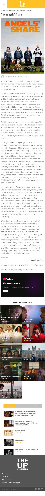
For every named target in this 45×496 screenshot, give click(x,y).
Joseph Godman (10, 76)
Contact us (5, 474)
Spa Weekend (20, 431)
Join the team (6, 477)
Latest (23, 406)
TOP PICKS (35, 406)
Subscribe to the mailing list (11, 483)
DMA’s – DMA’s (20, 440)
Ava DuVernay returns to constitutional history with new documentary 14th (26, 423)
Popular (10, 406)
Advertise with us (7, 480)
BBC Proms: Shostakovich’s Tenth (26, 450)
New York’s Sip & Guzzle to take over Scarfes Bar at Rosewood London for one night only (26, 413)
